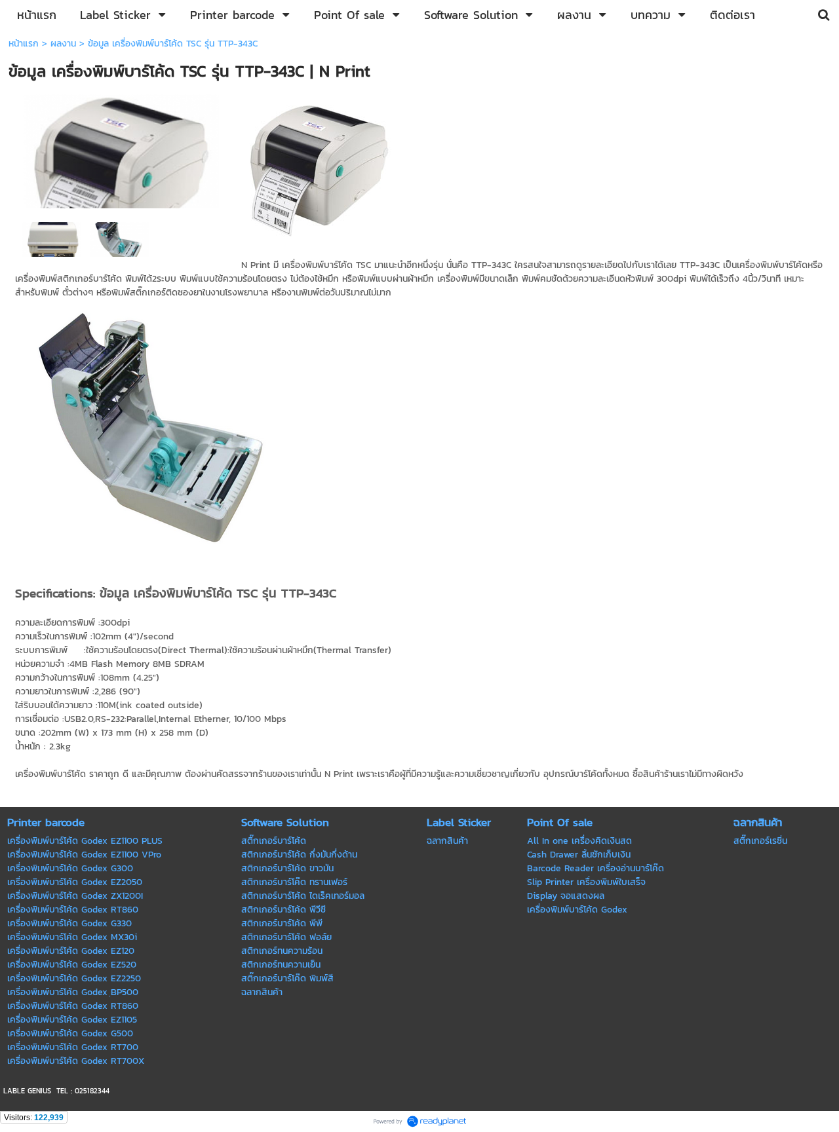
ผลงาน (63, 43)
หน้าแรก (24, 43)
